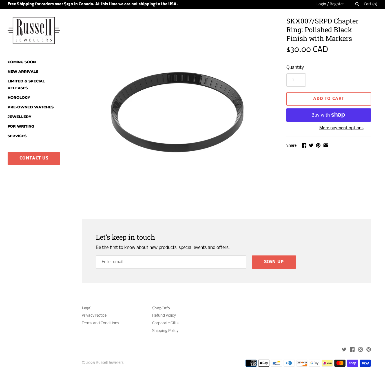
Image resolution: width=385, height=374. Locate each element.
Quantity (295, 67)
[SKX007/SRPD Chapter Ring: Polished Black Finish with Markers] (177, 112)
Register (337, 4)
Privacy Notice (94, 316)
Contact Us (33, 158)
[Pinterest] (368, 350)
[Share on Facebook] (304, 145)
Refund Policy (164, 316)
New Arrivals (23, 71)
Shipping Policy (165, 331)
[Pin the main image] (318, 145)
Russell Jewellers (109, 363)
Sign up (274, 262)
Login (321, 4)
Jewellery (19, 117)
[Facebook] (352, 350)
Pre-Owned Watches (31, 107)
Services (17, 136)
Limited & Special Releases (26, 84)
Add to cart (328, 99)
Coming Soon (22, 62)
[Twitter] (344, 350)
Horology (19, 97)
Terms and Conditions (100, 323)
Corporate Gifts (165, 323)
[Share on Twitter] (311, 145)
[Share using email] (326, 145)
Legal (87, 308)
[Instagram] (360, 350)
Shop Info (161, 308)
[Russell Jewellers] (34, 30)
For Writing (21, 126)
